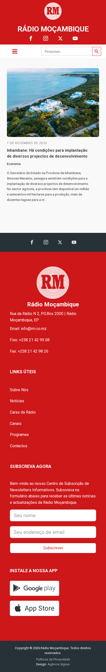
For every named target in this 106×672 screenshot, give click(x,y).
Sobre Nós (19, 390)
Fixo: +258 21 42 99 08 (30, 340)
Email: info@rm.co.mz (28, 328)
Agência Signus (58, 664)
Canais (15, 423)
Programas (19, 434)
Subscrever (53, 548)
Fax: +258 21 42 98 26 (29, 351)
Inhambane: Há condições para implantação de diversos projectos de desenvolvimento (47, 153)
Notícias (17, 401)
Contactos (18, 446)
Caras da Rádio (23, 412)
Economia (14, 164)
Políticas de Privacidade (53, 659)
